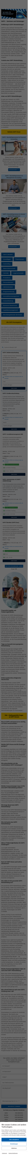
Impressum (4, 1153)
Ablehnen (14, 1148)
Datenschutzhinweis (13, 1153)
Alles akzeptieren (14, 1139)
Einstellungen (14, 1144)
